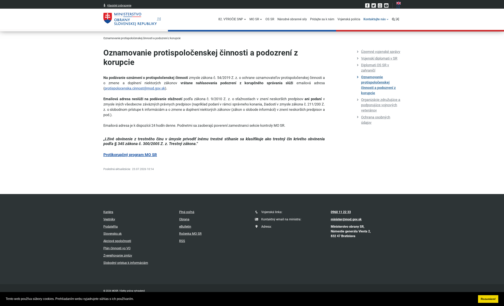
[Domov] (132, 19)
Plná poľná (186, 212)
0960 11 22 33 (341, 212)
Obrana (184, 219)
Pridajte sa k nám (322, 19)
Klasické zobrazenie (119, 5)
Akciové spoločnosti (117, 241)
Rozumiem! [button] (488, 298)
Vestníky (109, 219)
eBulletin (185, 226)
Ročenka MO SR (190, 234)
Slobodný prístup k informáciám (125, 263)
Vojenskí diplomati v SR (379, 58)
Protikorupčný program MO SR (130, 154)
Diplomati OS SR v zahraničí (375, 67)
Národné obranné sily (292, 19)
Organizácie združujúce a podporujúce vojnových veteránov (380, 105)
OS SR (269, 19)
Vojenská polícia (348, 19)
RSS (182, 241)
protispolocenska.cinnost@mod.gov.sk (135, 88)
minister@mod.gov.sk (346, 219)
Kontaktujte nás (374, 19)
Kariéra (108, 212)
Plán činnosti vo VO (117, 248)
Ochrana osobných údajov (375, 120)
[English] (399, 5)
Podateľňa (110, 226)
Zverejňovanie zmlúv (117, 255)
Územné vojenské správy (380, 52)
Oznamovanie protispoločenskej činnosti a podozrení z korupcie (378, 85)
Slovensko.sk (112, 234)
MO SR (254, 19)
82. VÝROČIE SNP (230, 19)
